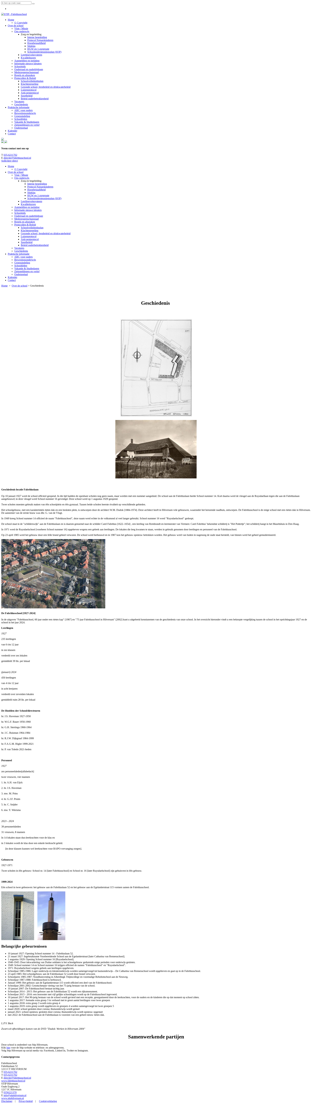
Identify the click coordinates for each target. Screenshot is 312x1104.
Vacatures (19, 248)
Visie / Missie (21, 175)
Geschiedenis (21, 251)
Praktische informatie (18, 254)
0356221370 (10, 1092)
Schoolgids (20, 213)
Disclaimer (6, 1101)
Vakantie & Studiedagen (26, 268)
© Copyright (20, 169)
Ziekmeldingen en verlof (26, 271)
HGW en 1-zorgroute (38, 195)
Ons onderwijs (21, 178)
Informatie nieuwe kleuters (28, 210)
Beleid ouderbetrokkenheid (35, 245)
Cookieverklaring (48, 1101)
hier (8, 1047)
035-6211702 (10, 155)
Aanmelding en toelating (26, 207)
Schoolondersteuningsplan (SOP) (44, 198)
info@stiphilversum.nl (15, 1095)
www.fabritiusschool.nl (13, 1080)
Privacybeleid (26, 1101)
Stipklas (31, 192)
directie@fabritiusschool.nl (17, 157)
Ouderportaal (21, 274)
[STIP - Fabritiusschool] (14, 14)
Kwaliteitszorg (28, 204)
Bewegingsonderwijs (25, 259)
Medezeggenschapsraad (26, 218)
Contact (12, 280)
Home (11, 166)
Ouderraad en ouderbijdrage (28, 216)
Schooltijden (20, 265)
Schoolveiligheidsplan (32, 227)
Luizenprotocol (28, 236)
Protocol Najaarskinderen (40, 186)
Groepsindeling (22, 262)
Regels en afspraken (24, 221)
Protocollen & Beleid (25, 224)
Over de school (15, 172)
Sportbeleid (26, 242)
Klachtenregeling (29, 230)
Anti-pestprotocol (30, 239)
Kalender (12, 277)
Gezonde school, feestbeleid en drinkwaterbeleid (46, 233)
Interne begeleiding (37, 183)
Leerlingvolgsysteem (31, 201)
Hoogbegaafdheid (36, 189)
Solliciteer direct (9, 160)
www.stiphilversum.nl (12, 1098)
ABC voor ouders (23, 256)
